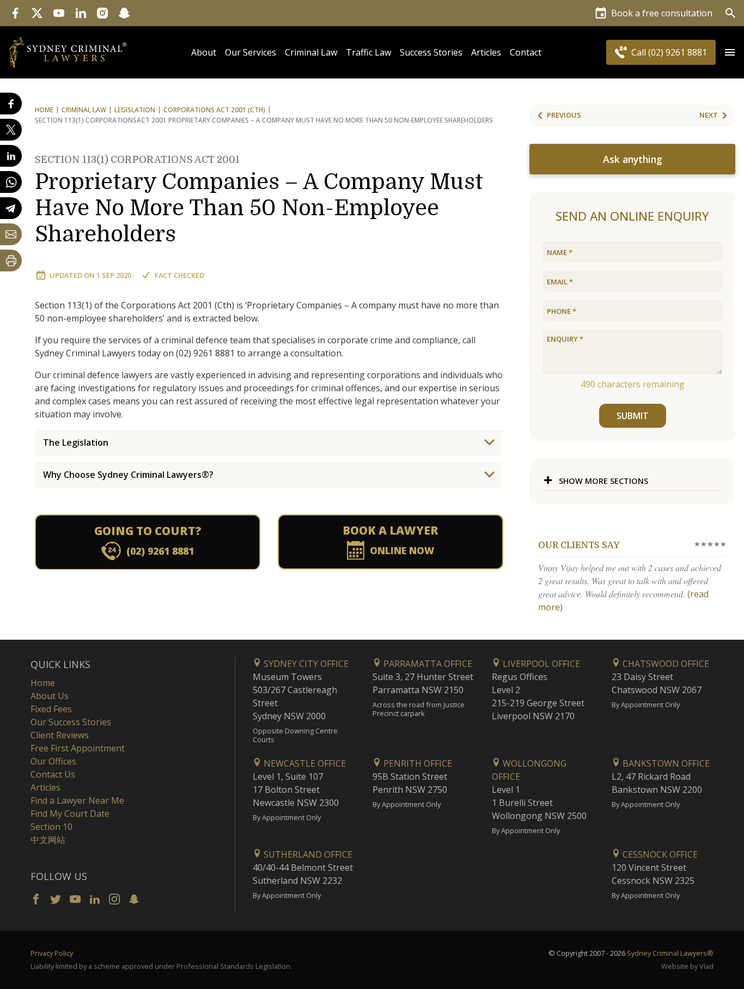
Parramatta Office (426, 664)
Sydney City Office (305, 664)
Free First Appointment (78, 748)
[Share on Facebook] (11, 103)
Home (44, 109)
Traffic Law (368, 52)
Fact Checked (179, 275)
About (203, 52)
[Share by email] (11, 234)
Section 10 (51, 827)
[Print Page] (11, 260)
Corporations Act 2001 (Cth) (214, 109)
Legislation (134, 109)
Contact (525, 52)
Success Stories (431, 52)
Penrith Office (416, 763)
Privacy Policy (52, 953)
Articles (486, 52)
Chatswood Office (664, 664)
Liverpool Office (540, 664)
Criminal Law (311, 52)
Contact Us (53, 774)
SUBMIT (633, 416)
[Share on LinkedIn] (11, 156)
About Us (50, 696)
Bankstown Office (665, 763)
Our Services (250, 52)
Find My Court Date (70, 814)
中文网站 (48, 840)
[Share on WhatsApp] (11, 182)
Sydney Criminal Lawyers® (670, 953)
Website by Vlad (687, 966)
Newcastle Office (303, 763)
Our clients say (578, 545)
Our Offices (53, 761)
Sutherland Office (306, 854)
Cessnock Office (659, 854)
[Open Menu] (729, 52)
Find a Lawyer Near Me (77, 800)
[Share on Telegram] (11, 208)
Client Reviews (60, 735)
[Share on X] (11, 130)
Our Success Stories (71, 722)
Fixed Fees (51, 709)
